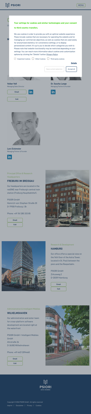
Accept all (71, 69)
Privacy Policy (52, 54)
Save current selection (54, 69)
